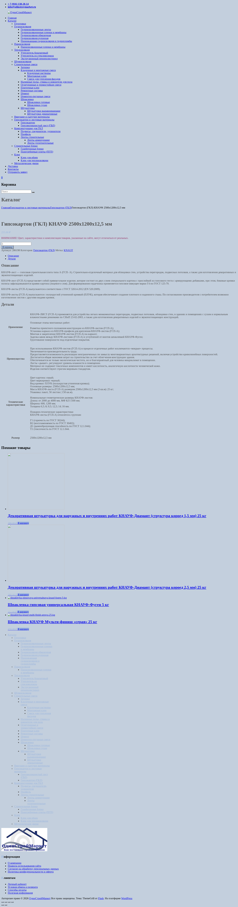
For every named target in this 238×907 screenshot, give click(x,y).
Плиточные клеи (30, 87)
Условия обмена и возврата (23, 887)
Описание (13, 255)
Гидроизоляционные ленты (36, 29)
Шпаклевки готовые (38, 102)
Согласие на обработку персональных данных (33, 868)
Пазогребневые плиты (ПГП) (37, 151)
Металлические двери (26, 163)
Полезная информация (20, 892)
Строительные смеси (25, 64)
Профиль (26, 134)
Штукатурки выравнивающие (43, 111)
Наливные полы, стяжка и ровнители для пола (46, 81)
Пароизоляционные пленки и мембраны (43, 47)
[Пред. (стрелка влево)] (2, 905)
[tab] (122, 255)
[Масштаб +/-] (12, 902)
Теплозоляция (22, 49)
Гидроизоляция (22, 26)
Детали (12, 258)
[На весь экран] (9, 902)
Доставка (13, 166)
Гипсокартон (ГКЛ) (61, 207)
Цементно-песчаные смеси (35, 96)
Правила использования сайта (24, 865)
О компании (14, 863)
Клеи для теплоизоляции (34, 160)
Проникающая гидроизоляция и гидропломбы (46, 41)
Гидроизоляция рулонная (34, 38)
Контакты (13, 169)
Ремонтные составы (32, 90)
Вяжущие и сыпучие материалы (32, 116)
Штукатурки (28, 108)
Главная (12, 17)
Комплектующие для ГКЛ (28, 128)
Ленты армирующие (38, 140)
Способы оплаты (17, 890)
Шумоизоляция (22, 61)
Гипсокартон (28, 122)
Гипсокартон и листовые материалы (34, 119)
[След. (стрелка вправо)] (6, 905)
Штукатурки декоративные (42, 113)
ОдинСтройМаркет (40, 898)
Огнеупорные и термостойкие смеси (41, 84)
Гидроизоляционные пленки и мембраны (43, 32)
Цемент (25, 93)
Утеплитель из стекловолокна (37, 55)
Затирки (25, 67)
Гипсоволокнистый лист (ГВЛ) (38, 125)
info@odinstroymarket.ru (22, 6)
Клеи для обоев (29, 157)
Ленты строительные (32, 137)
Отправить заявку (18, 172)
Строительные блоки (26, 145)
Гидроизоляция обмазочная (36, 35)
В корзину (7, 247)
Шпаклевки (27, 99)
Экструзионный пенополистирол (39, 58)
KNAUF (68, 250)
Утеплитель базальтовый (34, 52)
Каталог (12, 20)
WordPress (126, 898)
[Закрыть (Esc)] (2, 902)
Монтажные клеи (36, 76)
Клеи (17, 154)
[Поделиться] (6, 902)
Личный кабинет (17, 884)
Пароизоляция (22, 44)
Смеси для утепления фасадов (43, 79)
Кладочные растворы (39, 73)
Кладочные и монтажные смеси (38, 70)
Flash (101, 898)
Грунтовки (20, 23)
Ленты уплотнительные (40, 143)
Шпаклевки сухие (37, 105)
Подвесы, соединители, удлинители (41, 131)
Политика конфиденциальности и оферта (31, 871)
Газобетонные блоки (32, 148)
